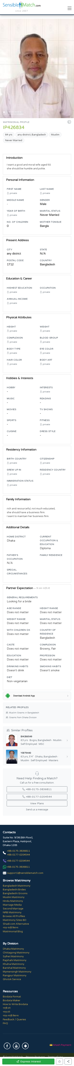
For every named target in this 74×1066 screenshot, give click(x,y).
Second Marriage (13, 908)
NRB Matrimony (12, 912)
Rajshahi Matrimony (14, 960)
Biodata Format (12, 996)
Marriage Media (12, 904)
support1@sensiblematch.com (25, 873)
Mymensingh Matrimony (17, 971)
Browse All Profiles (14, 916)
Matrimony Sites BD (14, 920)
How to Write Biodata (15, 1004)
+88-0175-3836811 (39, 789)
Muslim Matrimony (13, 897)
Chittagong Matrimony (16, 952)
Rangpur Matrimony (14, 975)
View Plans (37, 803)
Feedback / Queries (14, 1019)
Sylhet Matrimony (13, 956)
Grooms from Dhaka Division (23, 717)
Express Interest (30, 1061)
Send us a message (37, 809)
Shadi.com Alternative (16, 923)
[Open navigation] (69, 9)
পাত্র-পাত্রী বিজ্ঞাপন (11, 1015)
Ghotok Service (12, 979)
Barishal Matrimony (14, 967)
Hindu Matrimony (13, 901)
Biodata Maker (11, 1000)
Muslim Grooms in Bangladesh (24, 712)
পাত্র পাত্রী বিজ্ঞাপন (10, 927)
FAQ (5, 1023)
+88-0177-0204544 (39, 796)
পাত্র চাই (6, 1011)
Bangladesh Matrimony (16, 885)
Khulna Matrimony (13, 964)
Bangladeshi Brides (14, 889)
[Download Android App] (25, 1046)
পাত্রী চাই (7, 1008)
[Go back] (69, 122)
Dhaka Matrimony (13, 948)
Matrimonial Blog (13, 931)
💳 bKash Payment (60, 1045)
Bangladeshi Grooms (15, 893)
